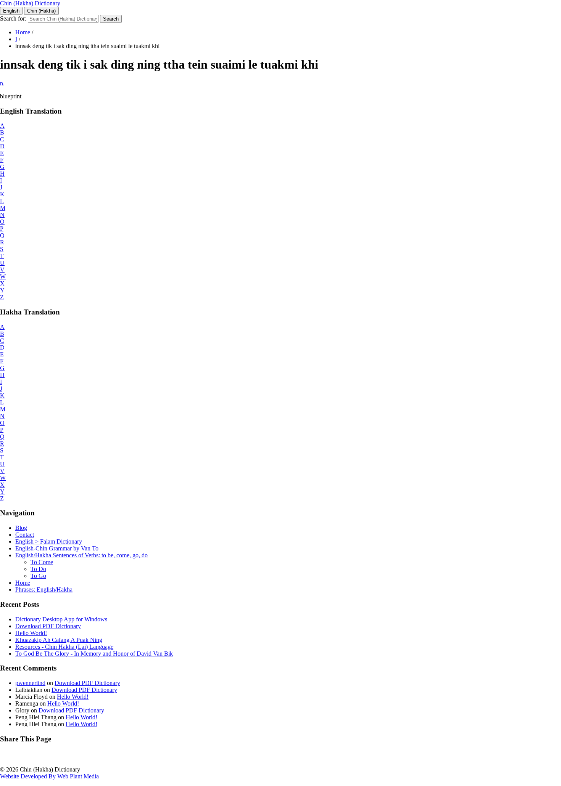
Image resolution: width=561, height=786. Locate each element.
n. (2, 83)
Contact (24, 534)
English (11, 11)
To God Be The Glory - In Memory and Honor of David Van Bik (94, 653)
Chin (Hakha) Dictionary (30, 3)
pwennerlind (30, 683)
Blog (21, 528)
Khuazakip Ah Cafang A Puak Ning (58, 640)
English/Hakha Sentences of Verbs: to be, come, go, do (81, 555)
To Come (42, 562)
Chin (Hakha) (41, 11)
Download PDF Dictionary (48, 626)
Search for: (13, 18)
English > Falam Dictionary (48, 541)
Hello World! (31, 633)
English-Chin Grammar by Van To (56, 548)
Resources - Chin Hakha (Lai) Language (64, 646)
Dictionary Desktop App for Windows (61, 619)
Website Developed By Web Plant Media (49, 776)
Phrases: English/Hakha (44, 589)
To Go (38, 576)
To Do (38, 569)
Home (22, 32)
